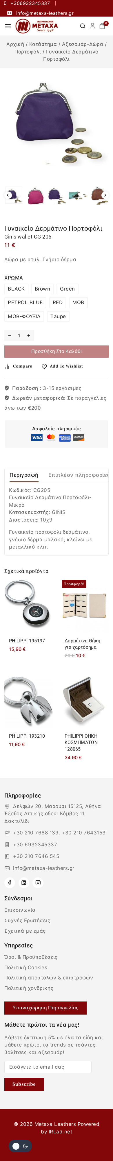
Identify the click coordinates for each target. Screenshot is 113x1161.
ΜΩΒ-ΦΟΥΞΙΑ (24, 316)
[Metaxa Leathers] (37, 26)
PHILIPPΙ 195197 (27, 641)
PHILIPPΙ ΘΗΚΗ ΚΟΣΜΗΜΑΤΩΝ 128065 (81, 742)
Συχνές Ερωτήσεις (27, 920)
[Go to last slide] (8, 195)
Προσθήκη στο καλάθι (56, 351)
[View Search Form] (83, 26)
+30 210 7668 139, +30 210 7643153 (59, 833)
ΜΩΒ (78, 302)
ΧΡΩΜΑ (13, 278)
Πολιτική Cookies (25, 967)
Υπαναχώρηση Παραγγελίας (45, 1008)
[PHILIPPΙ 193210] (28, 700)
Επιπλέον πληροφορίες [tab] (79, 475)
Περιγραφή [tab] (24, 475)
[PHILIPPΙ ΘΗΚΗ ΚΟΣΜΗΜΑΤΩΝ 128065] (84, 700)
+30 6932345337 (35, 845)
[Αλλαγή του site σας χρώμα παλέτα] (20, 1146)
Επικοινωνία (20, 910)
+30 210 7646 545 (36, 856)
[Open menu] (7, 26)
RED (58, 302)
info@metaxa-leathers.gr (43, 868)
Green (67, 289)
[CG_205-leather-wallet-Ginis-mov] (56, 119)
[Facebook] (9, 882)
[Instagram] (37, 882)
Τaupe (58, 316)
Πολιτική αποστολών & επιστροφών (48, 978)
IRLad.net (60, 1132)
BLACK (16, 289)
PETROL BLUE (25, 302)
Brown (42, 289)
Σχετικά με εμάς (25, 931)
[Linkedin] (24, 882)
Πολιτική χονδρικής (28, 988)
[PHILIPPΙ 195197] (28, 605)
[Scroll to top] (97, 1142)
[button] (13, 195)
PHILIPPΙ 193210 (27, 736)
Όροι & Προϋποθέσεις (31, 957)
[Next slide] (105, 195)
